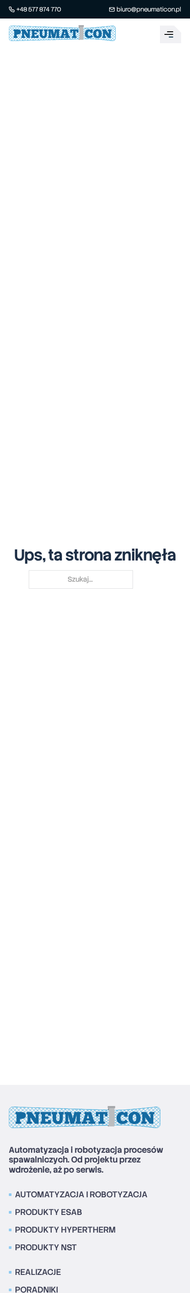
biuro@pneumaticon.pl (149, 9)
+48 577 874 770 (38, 9)
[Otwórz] (170, 34)
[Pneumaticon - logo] (62, 34)
